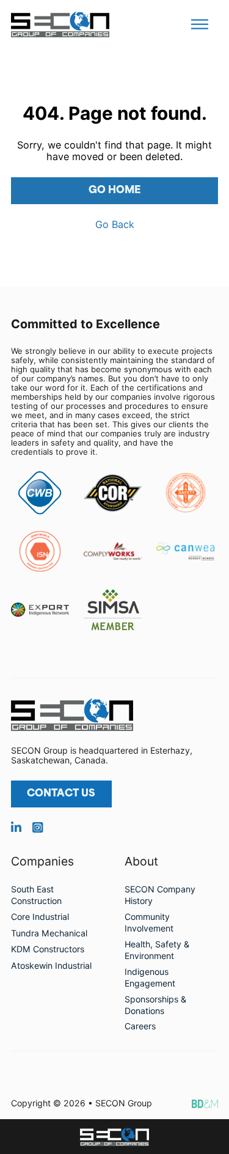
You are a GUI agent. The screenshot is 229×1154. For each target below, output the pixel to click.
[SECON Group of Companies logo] (114, 1137)
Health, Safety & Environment (157, 950)
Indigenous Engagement (150, 977)
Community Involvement (149, 922)
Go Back (114, 224)
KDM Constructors (47, 949)
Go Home (114, 191)
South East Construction (36, 895)
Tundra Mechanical (49, 933)
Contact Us (61, 794)
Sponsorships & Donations (155, 1005)
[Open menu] (199, 24)
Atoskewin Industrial (51, 965)
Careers (140, 1026)
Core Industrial (40, 916)
